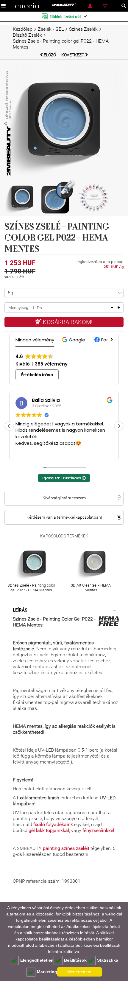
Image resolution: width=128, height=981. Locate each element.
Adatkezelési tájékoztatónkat (93, 926)
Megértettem (79, 971)
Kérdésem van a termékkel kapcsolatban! (64, 517)
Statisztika (107, 960)
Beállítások (75, 960)
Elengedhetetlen (37, 960)
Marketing (47, 971)
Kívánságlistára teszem (64, 497)
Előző (50, 54)
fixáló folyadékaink (53, 824)
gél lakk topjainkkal (49, 830)
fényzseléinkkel (98, 830)
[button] (74, 339)
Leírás (20, 610)
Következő (73, 54)
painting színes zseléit (66, 848)
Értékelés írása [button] (37, 375)
